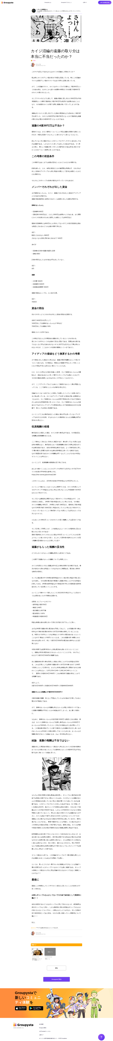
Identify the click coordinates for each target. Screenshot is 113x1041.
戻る (56, 968)
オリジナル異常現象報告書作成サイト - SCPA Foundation (53, 1038)
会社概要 (41, 1024)
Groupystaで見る (56, 979)
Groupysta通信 (42, 1027)
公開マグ (41, 1034)
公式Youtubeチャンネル (45, 1031)
